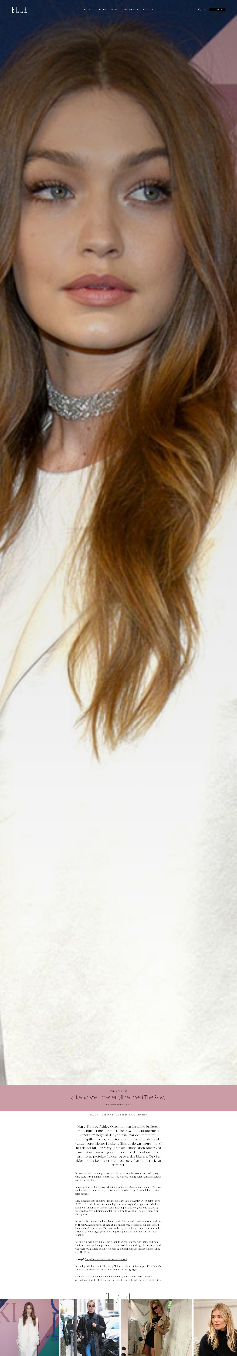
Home (92, 1115)
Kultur (115, 10)
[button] (140, 1298)
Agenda (148, 10)
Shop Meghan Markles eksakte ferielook (106, 1259)
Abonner (217, 9)
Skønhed (100, 10)
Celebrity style (118, 1091)
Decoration (131, 10)
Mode (87, 10)
